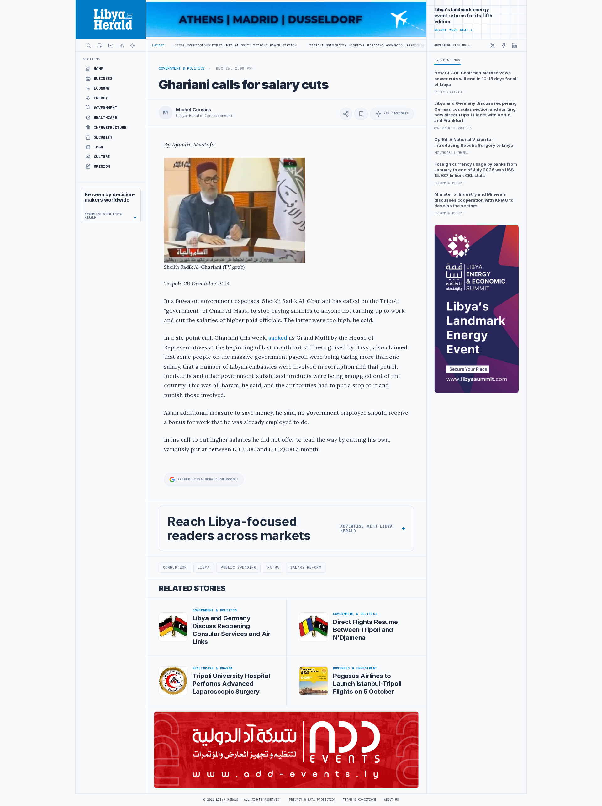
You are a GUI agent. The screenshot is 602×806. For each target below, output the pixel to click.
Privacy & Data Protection (312, 800)
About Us (391, 800)
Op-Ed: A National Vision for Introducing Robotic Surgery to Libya (473, 142)
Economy (102, 88)
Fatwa (273, 567)
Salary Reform (305, 567)
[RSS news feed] (121, 45)
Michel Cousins (193, 110)
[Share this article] (346, 114)
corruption (175, 567)
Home (98, 69)
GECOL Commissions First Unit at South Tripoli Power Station (194, 45)
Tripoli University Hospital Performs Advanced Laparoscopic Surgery (335, 45)
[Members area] (99, 45)
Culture (102, 157)
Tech (98, 147)
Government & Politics (182, 68)
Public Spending (238, 567)
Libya (204, 567)
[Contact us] (110, 45)
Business (103, 79)
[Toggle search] (88, 45)
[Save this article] (361, 114)
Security (103, 137)
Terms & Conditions (359, 800)
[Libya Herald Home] (111, 19)
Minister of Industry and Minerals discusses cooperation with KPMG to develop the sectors (474, 200)
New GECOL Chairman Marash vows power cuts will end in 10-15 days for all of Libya (476, 78)
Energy (101, 98)
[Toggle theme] (132, 45)
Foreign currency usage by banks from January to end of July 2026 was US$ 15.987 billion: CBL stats (475, 170)
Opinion (102, 166)
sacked (277, 337)
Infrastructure (110, 127)
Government (105, 108)
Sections (91, 59)
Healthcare (105, 117)
